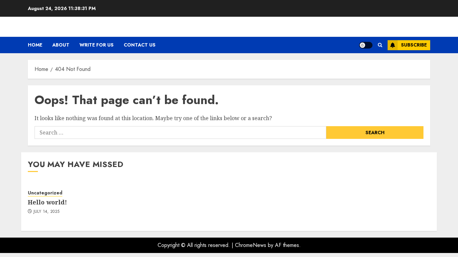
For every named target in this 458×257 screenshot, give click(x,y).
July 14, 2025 (47, 212)
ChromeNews (250, 245)
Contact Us (140, 44)
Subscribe (414, 44)
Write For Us (96, 44)
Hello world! (47, 202)
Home (35, 44)
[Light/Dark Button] (366, 45)
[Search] (380, 45)
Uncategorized (45, 193)
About (60, 44)
